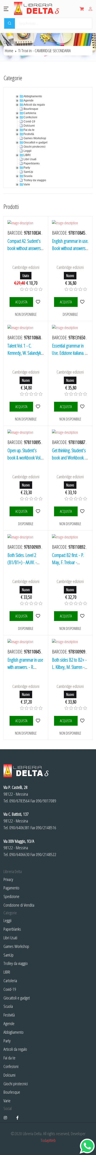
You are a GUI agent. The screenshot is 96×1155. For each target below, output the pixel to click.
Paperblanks (12, 929)
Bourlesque (11, 1092)
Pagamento (11, 887)
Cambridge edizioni (25, 267)
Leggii (7, 920)
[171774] (82, 406)
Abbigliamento (13, 1032)
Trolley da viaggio (15, 963)
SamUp (8, 955)
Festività (9, 1015)
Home (9, 50)
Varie (6, 1100)
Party (6, 1040)
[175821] (82, 616)
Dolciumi (9, 1075)
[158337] (38, 406)
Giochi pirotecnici (15, 1083)
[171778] (38, 511)
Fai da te (9, 1057)
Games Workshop (16, 946)
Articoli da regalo (15, 1049)
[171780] (38, 616)
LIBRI (6, 972)
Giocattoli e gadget (16, 998)
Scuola (8, 1006)
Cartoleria (10, 980)
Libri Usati (10, 937)
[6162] (82, 302)
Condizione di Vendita (18, 905)
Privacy (8, 879)
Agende (8, 1023)
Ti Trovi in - (44, 50)
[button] (6, 8)
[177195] (82, 721)
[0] (22, 289)
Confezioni (10, 1066)
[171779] (82, 511)
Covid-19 (9, 989)
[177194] (38, 721)
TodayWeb (48, 1140)
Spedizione (11, 896)
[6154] (38, 302)
